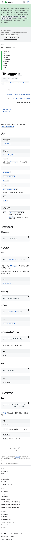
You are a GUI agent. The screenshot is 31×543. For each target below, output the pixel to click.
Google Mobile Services (7, 522)
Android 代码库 (5, 471)
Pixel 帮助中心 (5, 517)
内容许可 (17, 457)
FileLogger (6, 143)
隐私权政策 (5, 536)
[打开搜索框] (21, 2)
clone (5, 159)
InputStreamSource (9, 176)
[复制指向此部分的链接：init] (5, 364)
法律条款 (16, 533)
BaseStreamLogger (7, 82)
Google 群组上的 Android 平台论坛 (10, 502)
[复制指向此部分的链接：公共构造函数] (15, 227)
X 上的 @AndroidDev (6, 494)
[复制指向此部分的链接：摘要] (7, 134)
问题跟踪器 (4, 527)
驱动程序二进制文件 (6, 484)
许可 (21, 533)
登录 (28, 2)
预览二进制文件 (5, 479)
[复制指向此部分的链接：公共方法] (11, 248)
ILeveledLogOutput (8, 126)
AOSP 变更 (4, 22)
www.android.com (6, 519)
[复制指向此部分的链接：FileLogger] (11, 232)
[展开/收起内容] (8, 52)
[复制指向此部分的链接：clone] (7, 253)
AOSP (2, 44)
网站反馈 (12, 536)
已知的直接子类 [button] (7, 110)
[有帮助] (14, 47)
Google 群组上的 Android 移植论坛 (10, 507)
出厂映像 (3, 481)
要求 (2, 474)
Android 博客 (4, 496)
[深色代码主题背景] (29, 237)
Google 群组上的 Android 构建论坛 (10, 504)
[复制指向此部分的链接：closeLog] (10, 292)
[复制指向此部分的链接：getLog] (8, 305)
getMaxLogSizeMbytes (9, 189)
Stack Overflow (5, 524)
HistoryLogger (6, 111)
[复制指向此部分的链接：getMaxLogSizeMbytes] (20, 332)
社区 (11, 533)
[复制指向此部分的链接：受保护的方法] (15, 393)
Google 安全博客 (5, 499)
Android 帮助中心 (5, 514)
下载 (2, 476)
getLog (5, 180)
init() (11, 217)
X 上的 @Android (5, 491)
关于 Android (4, 533)
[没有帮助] (16, 47)
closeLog (6, 172)
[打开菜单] (2, 2)
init (4, 200)
